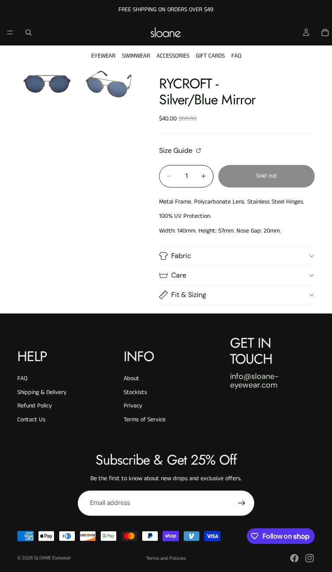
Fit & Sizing (188, 294)
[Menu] (10, 32)
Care (178, 275)
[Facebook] (294, 558)
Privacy (133, 405)
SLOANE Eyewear (52, 558)
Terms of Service (145, 419)
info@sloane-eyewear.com (254, 380)
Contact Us (31, 419)
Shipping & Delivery (42, 392)
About (131, 378)
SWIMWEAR (136, 56)
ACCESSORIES (172, 56)
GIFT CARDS (210, 56)
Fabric (181, 255)
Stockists (135, 392)
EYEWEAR (103, 56)
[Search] (28, 32)
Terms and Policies (166, 558)
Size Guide (176, 150)
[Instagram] (309, 558)
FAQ (236, 56)
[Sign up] (242, 503)
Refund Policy (34, 405)
